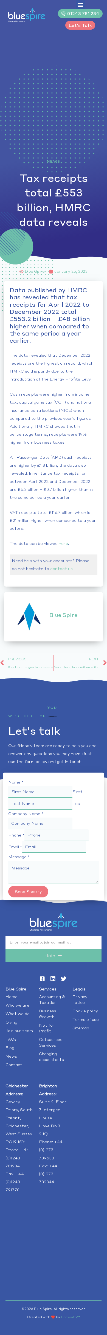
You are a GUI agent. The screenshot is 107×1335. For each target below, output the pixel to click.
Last (77, 803)
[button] (80, 4)
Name (15, 782)
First (77, 791)
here (63, 543)
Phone (16, 835)
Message (19, 856)
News (53, 161)
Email (15, 846)
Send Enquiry (28, 891)
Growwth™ (70, 1317)
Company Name (25, 813)
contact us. (62, 568)
